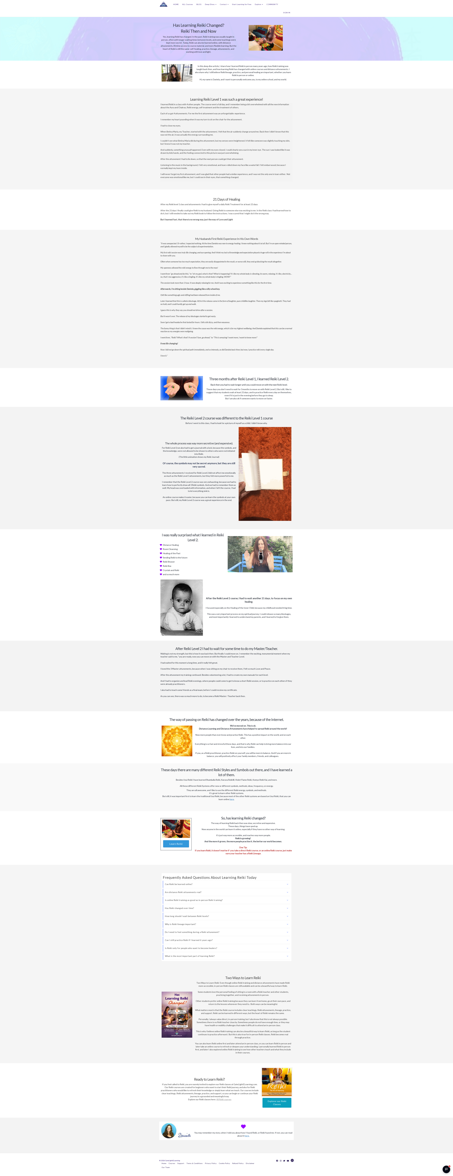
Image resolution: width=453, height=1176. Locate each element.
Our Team (166, 1167)
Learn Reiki (176, 843)
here (232, 799)
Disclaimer (250, 1163)
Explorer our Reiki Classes (277, 1103)
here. (247, 1135)
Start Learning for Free (241, 4)
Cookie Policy (224, 1163)
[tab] (226, 884)
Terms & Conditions (195, 1163)
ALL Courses (187, 4)
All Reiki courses (223, 1099)
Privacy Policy (211, 1163)
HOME (176, 4)
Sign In (286, 13)
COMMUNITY (272, 4)
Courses (172, 1163)
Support (180, 1163)
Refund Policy (238, 1163)
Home (164, 1163)
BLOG (199, 4)
